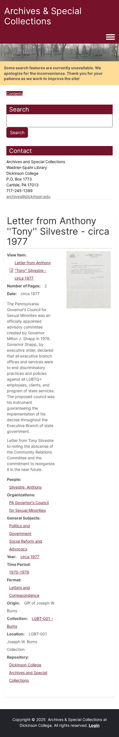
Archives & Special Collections (43, 16)
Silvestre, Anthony (25, 487)
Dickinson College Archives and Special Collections (28, 672)
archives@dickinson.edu (28, 196)
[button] (88, 279)
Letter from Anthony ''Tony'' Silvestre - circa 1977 (33, 270)
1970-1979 (19, 572)
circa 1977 (29, 556)
